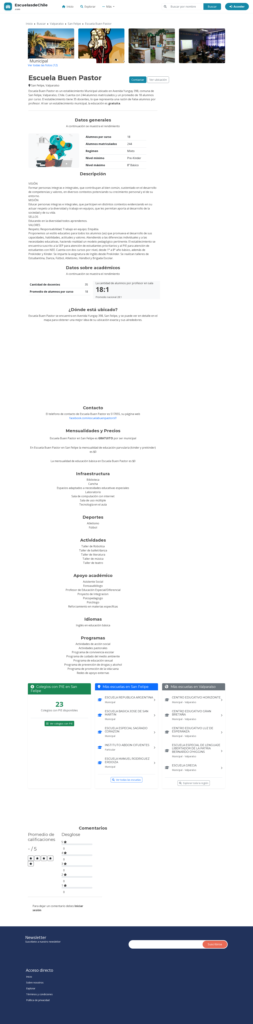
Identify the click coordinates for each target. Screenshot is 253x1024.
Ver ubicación (158, 80)
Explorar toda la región (195, 783)
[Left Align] (31, 858)
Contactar (137, 80)
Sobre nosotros (35, 982)
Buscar (212, 6)
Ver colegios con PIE (61, 723)
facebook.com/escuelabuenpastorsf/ (93, 418)
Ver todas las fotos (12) (43, 65)
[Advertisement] (91, 808)
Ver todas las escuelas (128, 779)
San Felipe (74, 24)
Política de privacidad (38, 1000)
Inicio (70, 6)
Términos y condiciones (39, 994)
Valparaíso (57, 24)
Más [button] (109, 6)
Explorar (90, 6)
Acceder (239, 6)
